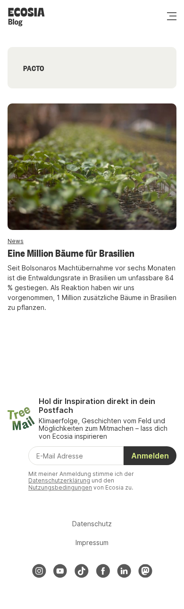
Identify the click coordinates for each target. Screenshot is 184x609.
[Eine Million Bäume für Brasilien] (92, 166)
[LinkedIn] (124, 571)
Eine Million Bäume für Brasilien (71, 252)
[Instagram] (39, 571)
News (16, 241)
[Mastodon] (145, 571)
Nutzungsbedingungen (60, 487)
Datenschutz (92, 524)
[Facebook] (103, 571)
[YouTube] (60, 571)
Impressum (92, 542)
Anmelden (150, 455)
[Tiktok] (82, 571)
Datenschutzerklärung (59, 480)
